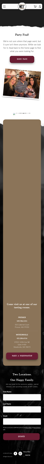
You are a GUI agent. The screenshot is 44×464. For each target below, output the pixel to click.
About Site (27, 455)
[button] (5, 6)
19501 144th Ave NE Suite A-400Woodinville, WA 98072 (22, 344)
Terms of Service (37, 427)
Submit (21, 436)
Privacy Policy (28, 427)
